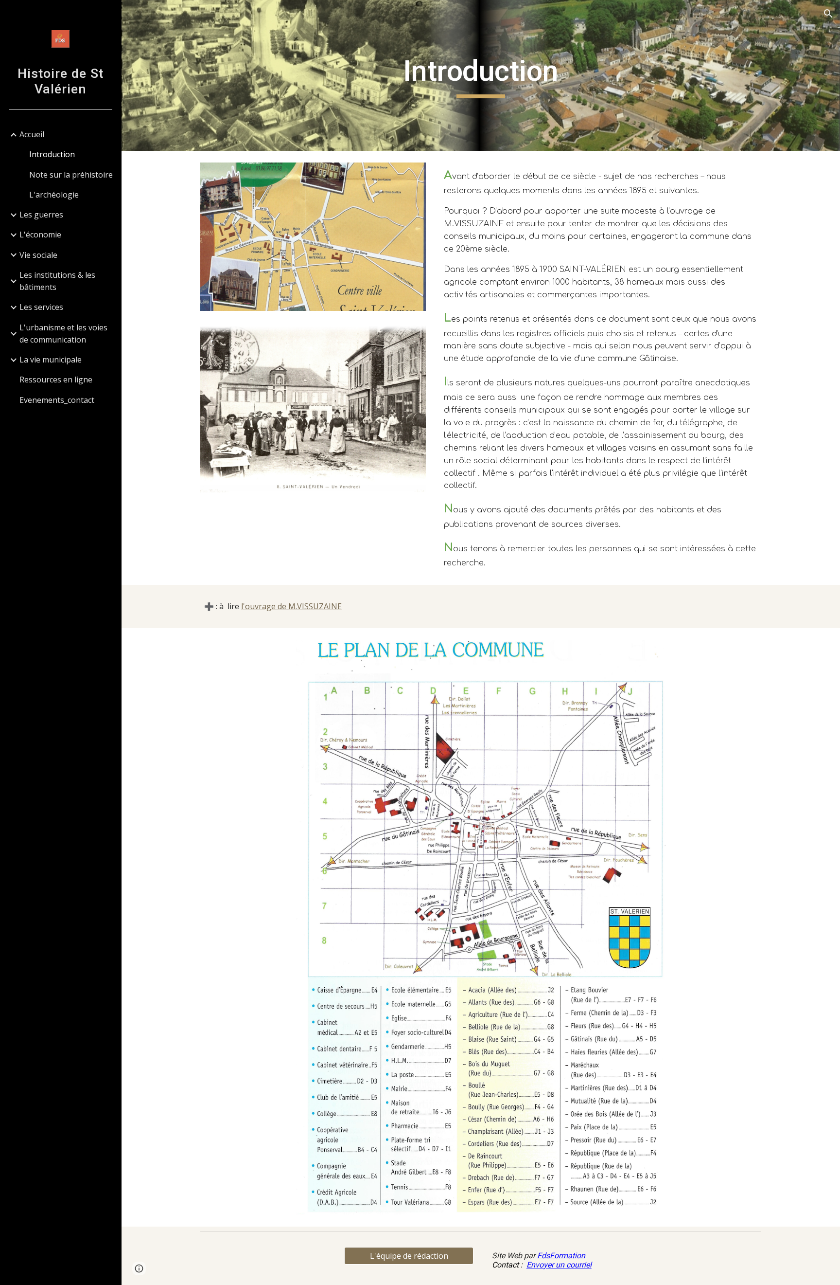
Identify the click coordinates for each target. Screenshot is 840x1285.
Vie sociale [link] (38, 255)
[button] (828, 13)
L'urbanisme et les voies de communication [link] (63, 333)
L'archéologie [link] (54, 194)
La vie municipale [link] (50, 359)
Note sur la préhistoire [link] (71, 174)
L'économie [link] (40, 234)
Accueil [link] (31, 134)
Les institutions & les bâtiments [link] (57, 281)
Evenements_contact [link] (56, 400)
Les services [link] (41, 307)
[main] (480, 75)
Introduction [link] (52, 154)
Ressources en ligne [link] (55, 379)
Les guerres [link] (41, 214)
